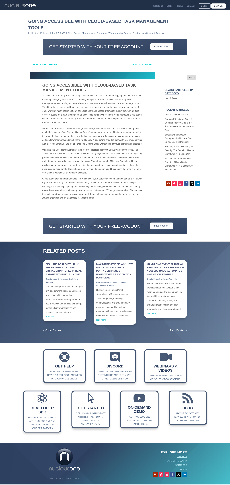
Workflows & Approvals (154, 33)
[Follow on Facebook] (186, 183)
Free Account (161, 46)
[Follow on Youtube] (168, 183)
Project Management (85, 33)
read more (50, 316)
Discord (115, 366)
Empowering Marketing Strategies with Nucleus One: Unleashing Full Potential (178, 138)
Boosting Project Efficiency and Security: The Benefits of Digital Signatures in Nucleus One (179, 150)
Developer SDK (42, 410)
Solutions (158, 6)
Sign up (218, 6)
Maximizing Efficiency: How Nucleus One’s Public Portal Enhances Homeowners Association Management (114, 271)
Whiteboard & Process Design (124, 33)
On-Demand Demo (139, 409)
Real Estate (73, 279)
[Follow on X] (192, 183)
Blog (69, 33)
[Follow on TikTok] (174, 183)
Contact (190, 6)
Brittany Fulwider (40, 33)
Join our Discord (177, 461)
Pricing (179, 6)
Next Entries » (178, 330)
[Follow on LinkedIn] (197, 183)
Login (204, 6)
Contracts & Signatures (59, 279)
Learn (169, 6)
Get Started (91, 408)
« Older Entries (52, 330)
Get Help (64, 366)
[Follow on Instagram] (180, 183)
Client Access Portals (108, 282)
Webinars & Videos (166, 368)
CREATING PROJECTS (176, 114)
